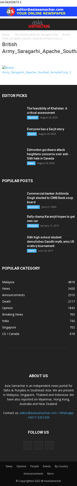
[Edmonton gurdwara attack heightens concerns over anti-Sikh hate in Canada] (13, 155)
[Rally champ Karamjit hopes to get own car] (13, 222)
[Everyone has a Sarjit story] (13, 134)
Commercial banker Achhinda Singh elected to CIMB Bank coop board (50, 198)
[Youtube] (49, 445)
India (5, 321)
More (50, 473)
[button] (71, 24)
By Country (61, 466)
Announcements (13, 295)
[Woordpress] (38, 445)
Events (31, 250)
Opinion (32, 117)
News (31, 163)
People (34, 466)
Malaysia (33, 225)
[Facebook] (28, 445)
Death (6, 301)
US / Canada (10, 334)
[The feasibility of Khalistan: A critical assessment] (13, 113)
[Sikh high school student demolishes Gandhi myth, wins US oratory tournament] (13, 242)
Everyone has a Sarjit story (45, 129)
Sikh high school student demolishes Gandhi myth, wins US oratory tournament (50, 242)
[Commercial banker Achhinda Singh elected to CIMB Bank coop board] (13, 198)
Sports (32, 133)
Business (33, 206)
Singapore (9, 327)
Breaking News (12, 314)
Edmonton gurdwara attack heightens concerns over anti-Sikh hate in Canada (48, 154)
